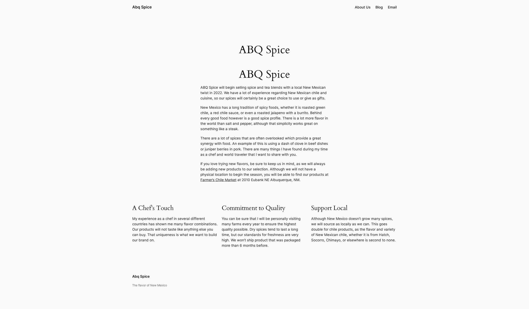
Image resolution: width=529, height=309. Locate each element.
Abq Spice (142, 7)
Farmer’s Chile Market (218, 180)
